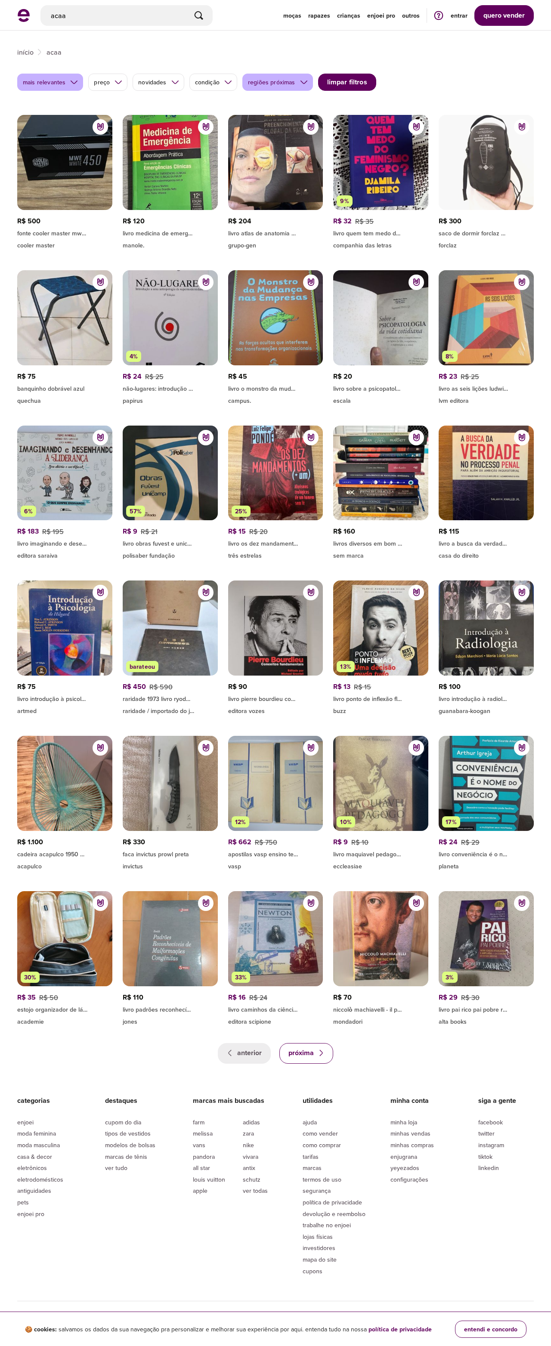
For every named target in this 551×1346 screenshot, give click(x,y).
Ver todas (255, 1190)
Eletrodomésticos (40, 1179)
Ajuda (310, 1122)
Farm (198, 1122)
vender (504, 15)
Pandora (204, 1156)
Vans (199, 1145)
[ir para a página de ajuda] (438, 15)
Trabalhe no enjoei (327, 1225)
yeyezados (404, 1168)
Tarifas (311, 1156)
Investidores (319, 1248)
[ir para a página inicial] (23, 19)
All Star (201, 1168)
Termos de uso (322, 1179)
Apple (200, 1190)
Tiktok (485, 1156)
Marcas (312, 1168)
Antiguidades (34, 1190)
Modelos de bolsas (130, 1145)
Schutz (251, 1179)
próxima (302, 1053)
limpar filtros (347, 82)
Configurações (409, 1179)
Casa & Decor (34, 1156)
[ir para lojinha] (275, 387)
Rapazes (319, 15)
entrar (459, 15)
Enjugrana (403, 1156)
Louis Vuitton (209, 1179)
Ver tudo (116, 1168)
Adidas (251, 1122)
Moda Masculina (38, 1145)
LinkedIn (488, 1168)
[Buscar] (199, 15)
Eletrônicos (32, 1168)
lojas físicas (318, 1236)
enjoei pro (381, 15)
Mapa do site (320, 1259)
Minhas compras (412, 1145)
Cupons (312, 1271)
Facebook (490, 1122)
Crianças (348, 15)
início (25, 52)
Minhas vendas (410, 1133)
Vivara (250, 1156)
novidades (152, 82)
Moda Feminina (36, 1133)
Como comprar (322, 1145)
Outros (411, 15)
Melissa (203, 1133)
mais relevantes (44, 82)
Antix (249, 1168)
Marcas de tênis (126, 1156)
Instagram (491, 1145)
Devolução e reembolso (334, 1214)
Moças (292, 15)
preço (102, 82)
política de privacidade (400, 1329)
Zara (248, 1133)
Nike (248, 1145)
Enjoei (25, 1122)
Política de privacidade (332, 1202)
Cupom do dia (123, 1122)
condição (207, 82)
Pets (23, 1202)
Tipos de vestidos (128, 1133)
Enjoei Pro (30, 1214)
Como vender (320, 1133)
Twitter (486, 1133)
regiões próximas (271, 82)
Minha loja (403, 1122)
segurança (317, 1190)
